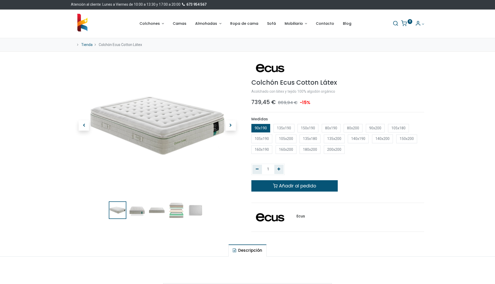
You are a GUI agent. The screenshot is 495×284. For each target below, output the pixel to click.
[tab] (247, 250)
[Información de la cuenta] (419, 24)
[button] (84, 125)
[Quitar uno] (257, 169)
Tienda (87, 45)
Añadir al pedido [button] (297, 186)
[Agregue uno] (279, 169)
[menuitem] (179, 24)
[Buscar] (395, 24)
